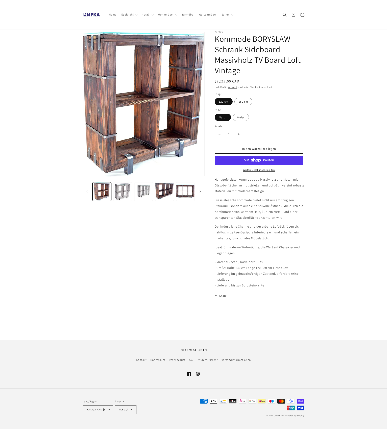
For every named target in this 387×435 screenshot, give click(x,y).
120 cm (223, 101)
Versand (232, 86)
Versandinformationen (236, 360)
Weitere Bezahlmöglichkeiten (259, 169)
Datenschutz (177, 360)
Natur (223, 117)
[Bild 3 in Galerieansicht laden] (143, 191)
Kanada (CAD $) (96, 409)
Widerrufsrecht (208, 360)
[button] (129, 14)
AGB (192, 360)
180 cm (243, 101)
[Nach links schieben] (87, 191)
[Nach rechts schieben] (200, 191)
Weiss (241, 117)
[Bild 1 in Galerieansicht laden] (102, 191)
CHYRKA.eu (279, 415)
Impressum (157, 360)
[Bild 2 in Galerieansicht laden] (122, 191)
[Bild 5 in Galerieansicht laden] (185, 191)
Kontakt (141, 360)
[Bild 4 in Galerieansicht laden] (164, 191)
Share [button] (223, 296)
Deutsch (124, 409)
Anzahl (218, 126)
